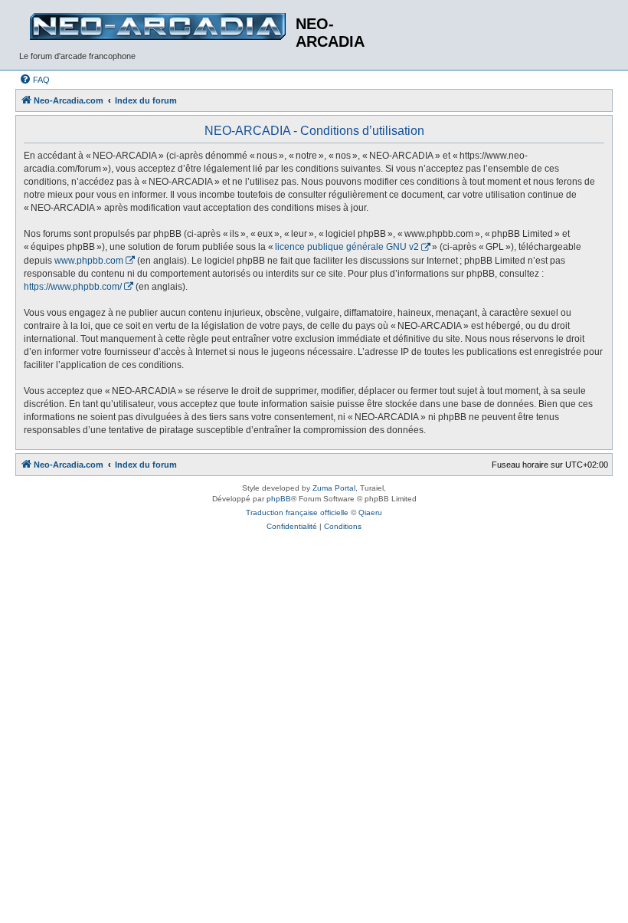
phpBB (279, 498)
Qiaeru (370, 512)
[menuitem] (34, 80)
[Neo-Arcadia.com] (157, 27)
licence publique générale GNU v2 (347, 246)
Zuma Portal (333, 488)
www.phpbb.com (88, 260)
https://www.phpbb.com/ (73, 286)
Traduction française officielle (297, 512)
